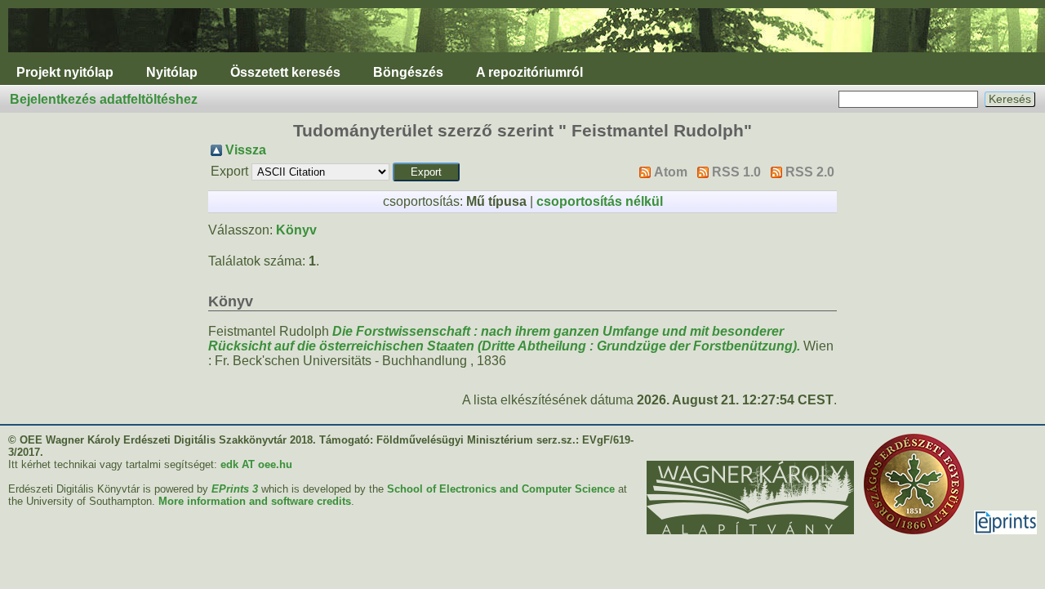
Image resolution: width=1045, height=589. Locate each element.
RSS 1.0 (736, 172)
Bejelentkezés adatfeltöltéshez (104, 99)
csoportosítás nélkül (599, 201)
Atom (670, 172)
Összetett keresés (285, 72)
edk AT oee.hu (256, 464)
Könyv (296, 230)
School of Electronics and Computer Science (501, 489)
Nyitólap (172, 72)
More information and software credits (254, 501)
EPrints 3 (234, 489)
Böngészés (408, 72)
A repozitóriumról (529, 72)
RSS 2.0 (809, 172)
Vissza (245, 150)
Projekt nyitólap (64, 72)
